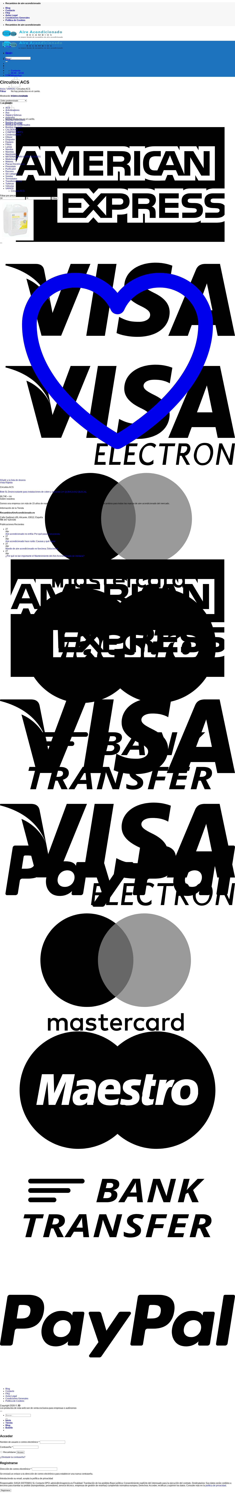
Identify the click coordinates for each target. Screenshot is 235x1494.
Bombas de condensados (17, 125)
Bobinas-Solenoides (15, 120)
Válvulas (9, 186)
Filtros (8, 144)
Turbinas (9, 183)
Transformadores (13, 181)
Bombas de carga (13, 122)
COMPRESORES (14, 132)
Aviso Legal (11, 15)
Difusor (8, 137)
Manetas (9, 152)
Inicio (8, 46)
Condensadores (13, 134)
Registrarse (5, 1490)
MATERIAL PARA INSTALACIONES (23, 157)
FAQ (7, 13)
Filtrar (54, 198)
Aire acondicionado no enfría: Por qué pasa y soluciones (32, 534)
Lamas (8, 147)
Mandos (9, 149)
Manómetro (10, 154)
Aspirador (10, 117)
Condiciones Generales (17, 18)
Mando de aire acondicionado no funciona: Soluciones (31, 548)
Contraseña (6, 1447)
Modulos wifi (11, 159)
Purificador (10, 169)
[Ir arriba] (1, 1411)
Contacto (10, 10)
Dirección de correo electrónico (15, 1469)
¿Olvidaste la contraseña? (12, 1457)
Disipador (10, 139)
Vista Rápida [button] (6, 482)
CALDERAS (11, 130)
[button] (8, 75)
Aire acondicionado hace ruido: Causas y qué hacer (30, 541)
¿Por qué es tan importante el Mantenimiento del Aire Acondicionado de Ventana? (44, 556)
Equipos (9, 142)
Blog (7, 8)
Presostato (10, 166)
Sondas (9, 176)
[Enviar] (6, 1418)
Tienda (9, 53)
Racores (9, 171)
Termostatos (11, 179)
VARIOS (11, 89)
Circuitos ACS (17, 191)
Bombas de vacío (13, 127)
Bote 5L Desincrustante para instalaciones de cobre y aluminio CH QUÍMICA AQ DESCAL (43, 492)
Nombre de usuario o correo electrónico (19, 1442)
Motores (9, 161)
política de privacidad (215, 1485)
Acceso (20, 1452)
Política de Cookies (15, 20)
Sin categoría (11, 174)
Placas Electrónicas (15, 164)
